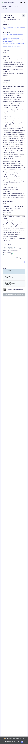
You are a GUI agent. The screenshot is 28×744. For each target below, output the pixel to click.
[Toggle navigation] (21, 2)
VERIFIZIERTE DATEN (18, 254)
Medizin (10, 6)
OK (22, 741)
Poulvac (16, 6)
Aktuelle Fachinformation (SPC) (12, 249)
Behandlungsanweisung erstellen (14, 294)
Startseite (3, 6)
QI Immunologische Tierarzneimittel (12, 47)
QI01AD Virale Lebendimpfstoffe (11, 38)
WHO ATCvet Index (9, 254)
